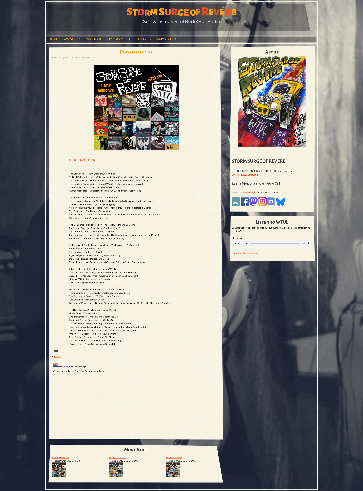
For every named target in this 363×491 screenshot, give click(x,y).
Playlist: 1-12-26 (117, 457)
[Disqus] (136, 396)
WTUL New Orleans (245, 174)
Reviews (84, 39)
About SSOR (103, 39)
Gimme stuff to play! (131, 39)
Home (53, 39)
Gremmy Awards (164, 39)
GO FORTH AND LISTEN (82, 160)
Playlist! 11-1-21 (136, 52)
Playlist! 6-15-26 (60, 457)
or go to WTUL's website (245, 253)
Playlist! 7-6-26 (174, 457)
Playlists (68, 39)
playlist (57, 356)
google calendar (249, 192)
